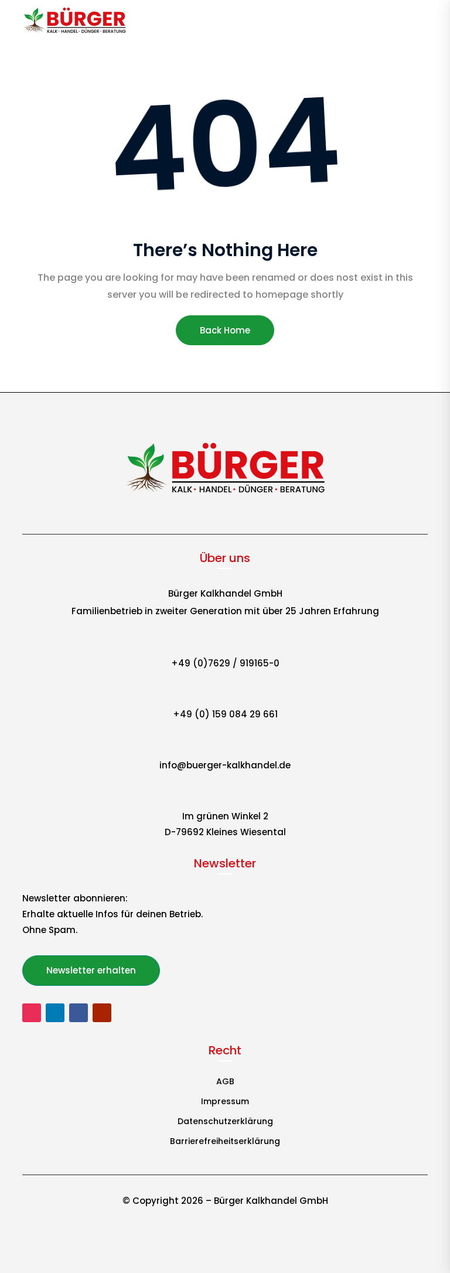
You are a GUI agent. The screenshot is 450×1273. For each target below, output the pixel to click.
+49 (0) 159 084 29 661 (225, 714)
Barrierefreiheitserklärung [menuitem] (225, 1142)
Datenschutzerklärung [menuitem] (225, 1122)
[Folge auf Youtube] (102, 1012)
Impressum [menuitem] (225, 1102)
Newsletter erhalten (91, 970)
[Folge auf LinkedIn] (55, 1012)
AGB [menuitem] (225, 1082)
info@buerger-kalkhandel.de (225, 765)
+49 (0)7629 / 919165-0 (225, 663)
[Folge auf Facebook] (78, 1012)
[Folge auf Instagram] (31, 1012)
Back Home (225, 330)
